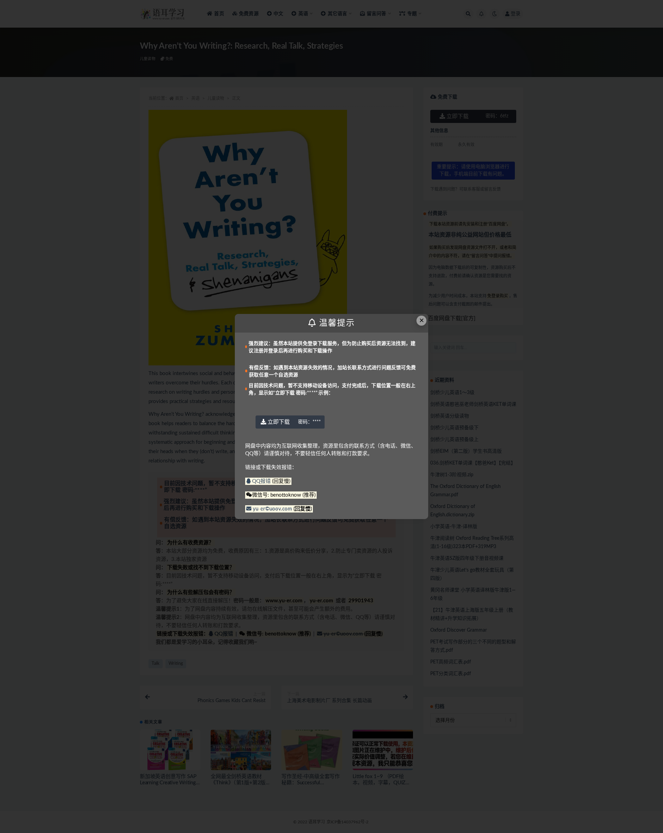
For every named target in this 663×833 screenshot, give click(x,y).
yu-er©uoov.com (272, 508)
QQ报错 (261, 481)
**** (309, 422)
